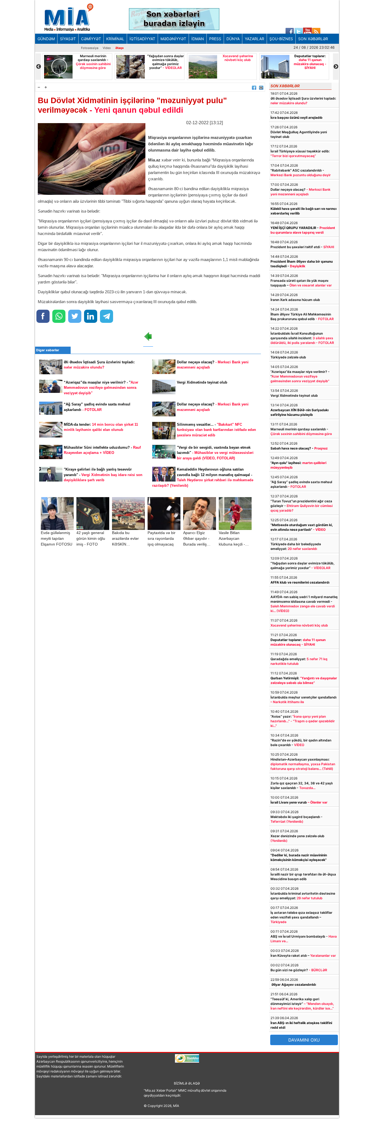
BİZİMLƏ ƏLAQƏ (187, 1083)
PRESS (215, 38)
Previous (38, 66)
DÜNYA (233, 38)
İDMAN (197, 38)
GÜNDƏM (46, 38)
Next (335, 66)
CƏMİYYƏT (91, 38)
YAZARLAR (254, 38)
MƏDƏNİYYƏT (173, 38)
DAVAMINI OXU (304, 1040)
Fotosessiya (89, 48)
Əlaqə (119, 48)
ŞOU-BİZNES (281, 38)
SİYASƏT (68, 38)
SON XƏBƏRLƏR (313, 38)
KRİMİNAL (115, 38)
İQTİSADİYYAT (142, 38)
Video (107, 48)
